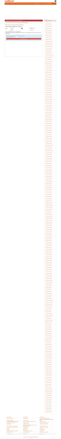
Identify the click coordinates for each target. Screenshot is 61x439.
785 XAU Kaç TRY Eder (48, 101)
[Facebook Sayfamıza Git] (55, 1)
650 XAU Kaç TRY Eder (48, 123)
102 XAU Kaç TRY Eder (48, 223)
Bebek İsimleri (25, 429)
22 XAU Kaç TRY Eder (48, 329)
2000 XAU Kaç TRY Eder (48, 216)
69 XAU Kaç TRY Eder (48, 331)
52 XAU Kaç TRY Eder (48, 200)
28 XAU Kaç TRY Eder (48, 285)
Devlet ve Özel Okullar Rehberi (44, 422)
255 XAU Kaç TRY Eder (48, 406)
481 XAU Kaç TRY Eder (48, 262)
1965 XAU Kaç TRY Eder (48, 43)
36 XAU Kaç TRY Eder (48, 384)
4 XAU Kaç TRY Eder (48, 368)
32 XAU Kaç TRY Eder (48, 338)
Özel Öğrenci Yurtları (43, 421)
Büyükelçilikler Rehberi (10, 420)
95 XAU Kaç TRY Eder (48, 94)
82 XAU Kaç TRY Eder (48, 50)
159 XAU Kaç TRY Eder (48, 147)
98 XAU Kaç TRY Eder (48, 72)
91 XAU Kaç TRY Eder (48, 79)
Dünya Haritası (18, 3)
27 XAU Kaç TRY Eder (48, 326)
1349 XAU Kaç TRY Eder (48, 218)
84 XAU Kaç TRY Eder (48, 68)
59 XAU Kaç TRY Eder (48, 335)
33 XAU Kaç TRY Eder (48, 360)
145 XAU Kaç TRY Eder (48, 231)
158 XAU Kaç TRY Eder (48, 236)
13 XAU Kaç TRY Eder (48, 265)
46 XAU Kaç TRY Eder (48, 340)
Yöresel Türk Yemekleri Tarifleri (27, 430)
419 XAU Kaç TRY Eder (48, 158)
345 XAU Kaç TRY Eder (48, 284)
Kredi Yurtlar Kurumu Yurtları (11, 422)
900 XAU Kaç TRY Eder (48, 198)
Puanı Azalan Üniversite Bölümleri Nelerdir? (29, 421)
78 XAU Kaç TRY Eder (48, 211)
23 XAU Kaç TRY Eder (48, 172)
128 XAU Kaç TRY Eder (48, 227)
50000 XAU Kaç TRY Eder (49, 46)
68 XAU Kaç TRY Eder (48, 322)
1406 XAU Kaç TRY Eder (48, 251)
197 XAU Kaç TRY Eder (48, 161)
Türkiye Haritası (12, 3)
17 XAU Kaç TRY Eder (48, 267)
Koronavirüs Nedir (26, 420)
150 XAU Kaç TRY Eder (48, 375)
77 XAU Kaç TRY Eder (48, 247)
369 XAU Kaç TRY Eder (48, 194)
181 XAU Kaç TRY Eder (48, 307)
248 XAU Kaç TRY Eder (48, 125)
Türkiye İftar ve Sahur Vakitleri (44, 427)
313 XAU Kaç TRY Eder (48, 132)
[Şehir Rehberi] (9, 1)
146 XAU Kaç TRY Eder (48, 276)
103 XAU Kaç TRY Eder (48, 399)
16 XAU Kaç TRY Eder (48, 271)
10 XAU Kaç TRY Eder (48, 362)
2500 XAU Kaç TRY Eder (48, 70)
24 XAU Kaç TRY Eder (48, 355)
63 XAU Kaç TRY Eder (48, 169)
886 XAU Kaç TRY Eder (48, 156)
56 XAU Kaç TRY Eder (48, 39)
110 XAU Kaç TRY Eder (48, 54)
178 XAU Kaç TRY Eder (48, 260)
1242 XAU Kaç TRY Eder (48, 203)
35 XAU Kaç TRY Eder (48, 287)
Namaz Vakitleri (31, 3)
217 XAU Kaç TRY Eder (48, 201)
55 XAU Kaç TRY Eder (48, 238)
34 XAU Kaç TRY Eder (48, 349)
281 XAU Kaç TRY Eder (48, 214)
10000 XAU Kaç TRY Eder (49, 280)
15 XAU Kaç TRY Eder (48, 380)
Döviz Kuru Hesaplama (17, 22)
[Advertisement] (30, 12)
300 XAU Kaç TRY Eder (48, 108)
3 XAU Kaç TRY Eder (48, 386)
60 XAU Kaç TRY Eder (48, 346)
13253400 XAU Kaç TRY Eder (49, 55)
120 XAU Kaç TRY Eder (48, 85)
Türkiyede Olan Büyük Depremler (44, 418)
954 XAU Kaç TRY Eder (48, 141)
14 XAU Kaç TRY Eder (48, 393)
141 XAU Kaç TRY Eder (48, 242)
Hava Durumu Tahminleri (24, 3)
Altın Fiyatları (42, 430)
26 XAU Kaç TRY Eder (48, 240)
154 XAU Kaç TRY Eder (48, 273)
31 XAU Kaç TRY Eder (48, 134)
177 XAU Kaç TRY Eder (48, 37)
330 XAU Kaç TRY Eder (48, 373)
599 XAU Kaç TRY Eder (48, 269)
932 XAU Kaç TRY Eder (48, 344)
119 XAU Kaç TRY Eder (48, 178)
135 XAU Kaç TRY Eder (48, 112)
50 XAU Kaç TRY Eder (48, 400)
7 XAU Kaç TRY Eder (48, 289)
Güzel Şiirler (41, 428)
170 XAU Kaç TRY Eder (48, 143)
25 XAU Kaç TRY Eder (48, 24)
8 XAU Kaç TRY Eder (48, 309)
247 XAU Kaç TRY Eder (48, 220)
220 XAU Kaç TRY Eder (48, 41)
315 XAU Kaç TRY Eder (48, 391)
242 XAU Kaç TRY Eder (48, 44)
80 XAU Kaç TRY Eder (48, 408)
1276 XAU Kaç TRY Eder (48, 207)
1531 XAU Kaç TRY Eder (48, 90)
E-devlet (8, 429)
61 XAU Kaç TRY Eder (48, 234)
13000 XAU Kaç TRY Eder (49, 209)
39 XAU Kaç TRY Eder (48, 395)
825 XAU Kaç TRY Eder (48, 103)
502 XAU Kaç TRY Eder (48, 114)
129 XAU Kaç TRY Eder (48, 256)
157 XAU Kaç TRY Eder (48, 48)
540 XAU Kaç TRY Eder (48, 353)
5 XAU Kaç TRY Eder (48, 404)
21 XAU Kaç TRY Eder (48, 366)
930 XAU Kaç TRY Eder (48, 229)
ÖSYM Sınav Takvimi (26, 423)
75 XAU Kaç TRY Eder (48, 388)
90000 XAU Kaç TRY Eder (49, 145)
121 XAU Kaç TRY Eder (48, 26)
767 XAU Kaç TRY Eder (48, 136)
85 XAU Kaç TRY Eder (48, 52)
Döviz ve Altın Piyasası (9, 22)
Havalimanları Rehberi (10, 418)
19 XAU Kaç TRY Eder (48, 371)
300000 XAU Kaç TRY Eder (49, 150)
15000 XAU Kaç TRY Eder (49, 181)
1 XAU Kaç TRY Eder (48, 410)
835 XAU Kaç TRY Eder (48, 183)
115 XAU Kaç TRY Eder (48, 110)
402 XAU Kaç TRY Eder (48, 83)
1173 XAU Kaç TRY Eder (48, 152)
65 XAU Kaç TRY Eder (48, 74)
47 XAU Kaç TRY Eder (48, 293)
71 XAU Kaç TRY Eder (48, 313)
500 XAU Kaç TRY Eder (48, 258)
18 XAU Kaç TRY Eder (48, 296)
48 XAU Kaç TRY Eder (48, 127)
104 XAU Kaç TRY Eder (48, 225)
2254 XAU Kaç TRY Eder (48, 61)
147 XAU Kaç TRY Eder (48, 192)
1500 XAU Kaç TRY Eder (48, 302)
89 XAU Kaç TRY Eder (48, 163)
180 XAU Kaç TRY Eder (48, 86)
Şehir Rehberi (7, 3)
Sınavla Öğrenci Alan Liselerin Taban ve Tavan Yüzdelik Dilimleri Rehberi (30, 425)
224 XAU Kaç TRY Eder (48, 176)
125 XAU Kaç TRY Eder (48, 357)
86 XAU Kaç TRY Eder (48, 63)
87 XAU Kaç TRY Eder (48, 97)
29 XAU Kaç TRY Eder (48, 116)
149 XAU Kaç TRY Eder (48, 105)
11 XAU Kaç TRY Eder (48, 397)
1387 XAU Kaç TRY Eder (48, 66)
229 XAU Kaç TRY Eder (48, 57)
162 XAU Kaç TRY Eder (48, 32)
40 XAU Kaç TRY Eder (48, 35)
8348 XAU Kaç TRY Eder (48, 119)
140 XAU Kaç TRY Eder (48, 59)
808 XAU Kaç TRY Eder (48, 159)
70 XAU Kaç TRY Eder (48, 333)
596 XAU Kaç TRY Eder (48, 165)
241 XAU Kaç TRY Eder (48, 243)
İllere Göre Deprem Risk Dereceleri (12, 427)
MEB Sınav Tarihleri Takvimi (44, 423)
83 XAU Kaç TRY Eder (48, 196)
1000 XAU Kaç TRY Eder (48, 282)
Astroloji (8, 428)
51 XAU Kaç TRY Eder (48, 411)
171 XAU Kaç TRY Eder (48, 189)
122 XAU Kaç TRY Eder (48, 154)
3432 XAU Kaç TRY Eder (48, 170)
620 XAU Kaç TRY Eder (48, 369)
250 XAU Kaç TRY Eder (48, 185)
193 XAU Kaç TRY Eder (48, 174)
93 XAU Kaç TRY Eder (48, 377)
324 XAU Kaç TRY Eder (48, 92)
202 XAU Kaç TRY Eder (48, 278)
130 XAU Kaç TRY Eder (48, 254)
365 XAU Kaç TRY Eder (48, 30)
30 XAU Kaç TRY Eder (48, 364)
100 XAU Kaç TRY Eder (48, 351)
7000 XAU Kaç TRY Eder (48, 77)
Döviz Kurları (42, 3)
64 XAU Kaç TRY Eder (48, 121)
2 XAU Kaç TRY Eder (48, 342)
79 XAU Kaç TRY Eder (48, 167)
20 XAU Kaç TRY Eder (48, 382)
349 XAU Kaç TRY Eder (48, 99)
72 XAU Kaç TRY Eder (48, 311)
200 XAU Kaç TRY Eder (48, 187)
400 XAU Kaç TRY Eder (48, 88)
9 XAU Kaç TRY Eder (48, 358)
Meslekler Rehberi (42, 429)
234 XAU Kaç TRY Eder (48, 304)
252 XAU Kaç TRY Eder (48, 130)
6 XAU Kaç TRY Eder (48, 402)
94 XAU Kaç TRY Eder (48, 28)
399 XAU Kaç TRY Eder (48, 81)
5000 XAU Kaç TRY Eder (48, 139)
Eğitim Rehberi (9, 423)
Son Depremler (25, 418)
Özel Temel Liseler (26, 422)
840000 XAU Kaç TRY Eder (49, 300)
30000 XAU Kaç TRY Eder (49, 320)
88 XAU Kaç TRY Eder (48, 324)
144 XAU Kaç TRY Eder (48, 249)
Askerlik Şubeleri (25, 427)
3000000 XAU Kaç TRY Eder (49, 315)
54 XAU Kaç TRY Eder (48, 128)
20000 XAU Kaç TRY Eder (49, 205)
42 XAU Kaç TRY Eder (48, 212)
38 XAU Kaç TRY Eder (48, 291)
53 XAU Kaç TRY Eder (48, 327)
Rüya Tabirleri (25, 428)
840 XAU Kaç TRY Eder (48, 298)
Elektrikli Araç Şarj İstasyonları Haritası (12, 430)
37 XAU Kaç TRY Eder (48, 318)
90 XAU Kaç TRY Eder (48, 245)
